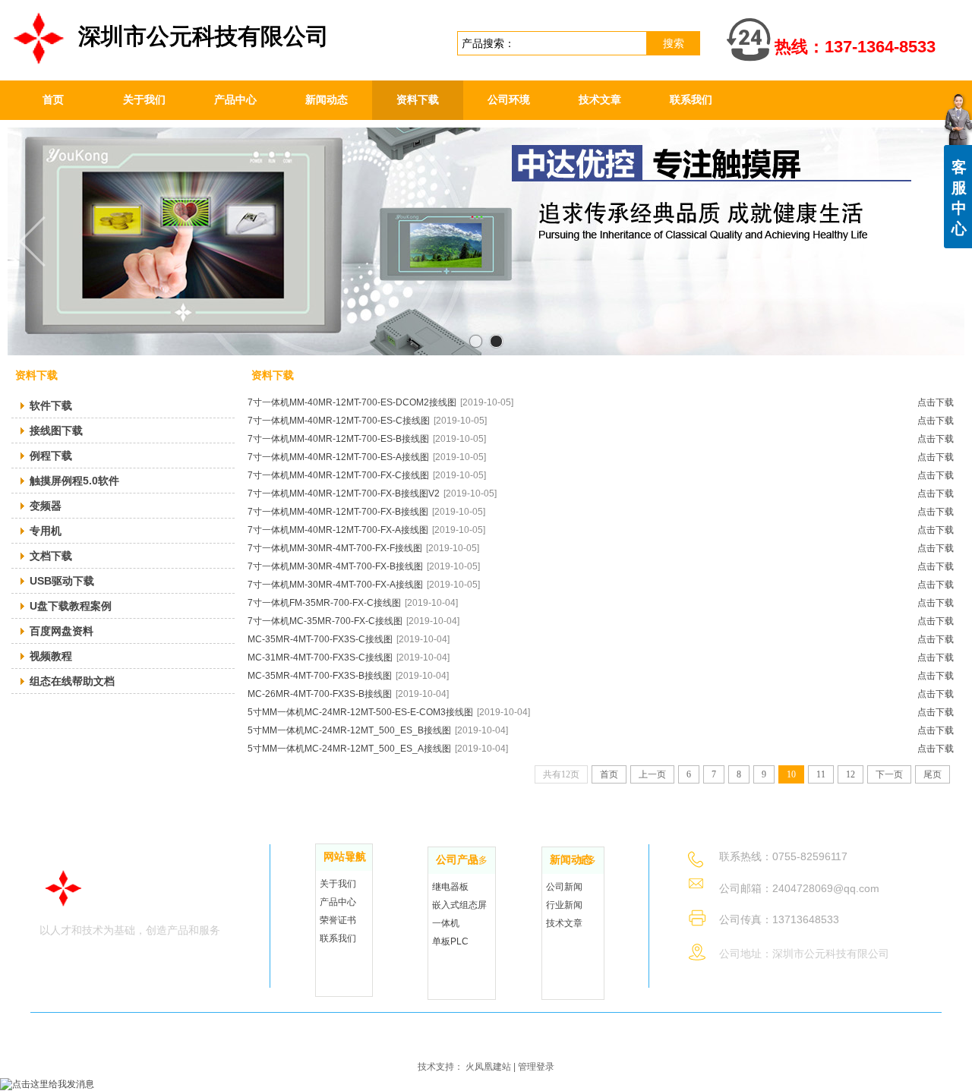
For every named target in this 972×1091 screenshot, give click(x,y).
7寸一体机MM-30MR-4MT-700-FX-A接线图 (364, 584)
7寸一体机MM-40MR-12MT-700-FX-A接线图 (366, 530)
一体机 (445, 923)
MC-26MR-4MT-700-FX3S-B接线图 (348, 694)
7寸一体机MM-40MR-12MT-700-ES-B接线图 (367, 439)
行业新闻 (564, 905)
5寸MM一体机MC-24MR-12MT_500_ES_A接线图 (378, 748)
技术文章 (564, 923)
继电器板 (450, 886)
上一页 (652, 774)
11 (820, 774)
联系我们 (338, 938)
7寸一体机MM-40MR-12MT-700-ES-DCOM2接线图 (380, 402)
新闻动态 (571, 860)
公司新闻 (564, 886)
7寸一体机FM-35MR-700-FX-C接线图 (353, 603)
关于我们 (338, 883)
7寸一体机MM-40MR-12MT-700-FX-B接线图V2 (372, 493)
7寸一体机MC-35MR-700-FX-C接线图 (353, 621)
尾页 (932, 774)
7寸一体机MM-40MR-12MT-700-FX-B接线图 (366, 511)
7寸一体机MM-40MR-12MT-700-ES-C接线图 (367, 420)
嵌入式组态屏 (459, 905)
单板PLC (450, 941)
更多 (355, 857)
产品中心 (338, 902)
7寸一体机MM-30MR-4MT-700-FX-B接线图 (364, 566)
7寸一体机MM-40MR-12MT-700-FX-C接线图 (367, 475)
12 (850, 774)
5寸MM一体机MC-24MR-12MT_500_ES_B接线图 (378, 730)
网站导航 (344, 856)
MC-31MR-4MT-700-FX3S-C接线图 (349, 657)
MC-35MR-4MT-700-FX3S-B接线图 (348, 675)
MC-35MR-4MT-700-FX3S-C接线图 (349, 639)
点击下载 (935, 402)
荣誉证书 (338, 920)
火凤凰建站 (488, 1066)
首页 (609, 774)
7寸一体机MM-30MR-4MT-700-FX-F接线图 (363, 548)
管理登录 (536, 1066)
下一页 (889, 774)
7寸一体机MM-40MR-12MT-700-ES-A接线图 (367, 457)
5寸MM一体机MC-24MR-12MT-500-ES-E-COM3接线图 (389, 712)
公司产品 (457, 860)
